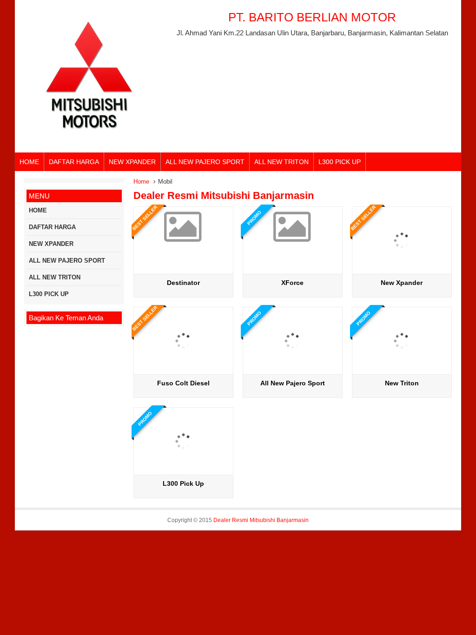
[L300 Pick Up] (183, 471)
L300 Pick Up (183, 483)
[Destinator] (183, 236)
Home (141, 181)
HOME (29, 161)
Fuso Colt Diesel (183, 383)
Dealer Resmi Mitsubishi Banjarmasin (261, 520)
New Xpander (402, 282)
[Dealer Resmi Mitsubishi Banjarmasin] (89, 139)
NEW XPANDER (132, 161)
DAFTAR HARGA (74, 161)
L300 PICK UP (339, 161)
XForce (292, 282)
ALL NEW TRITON (281, 161)
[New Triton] (401, 371)
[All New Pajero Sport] (292, 371)
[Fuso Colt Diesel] (183, 371)
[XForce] (292, 236)
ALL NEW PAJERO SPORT (205, 161)
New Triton (402, 383)
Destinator (183, 282)
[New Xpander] (401, 270)
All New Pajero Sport (292, 383)
